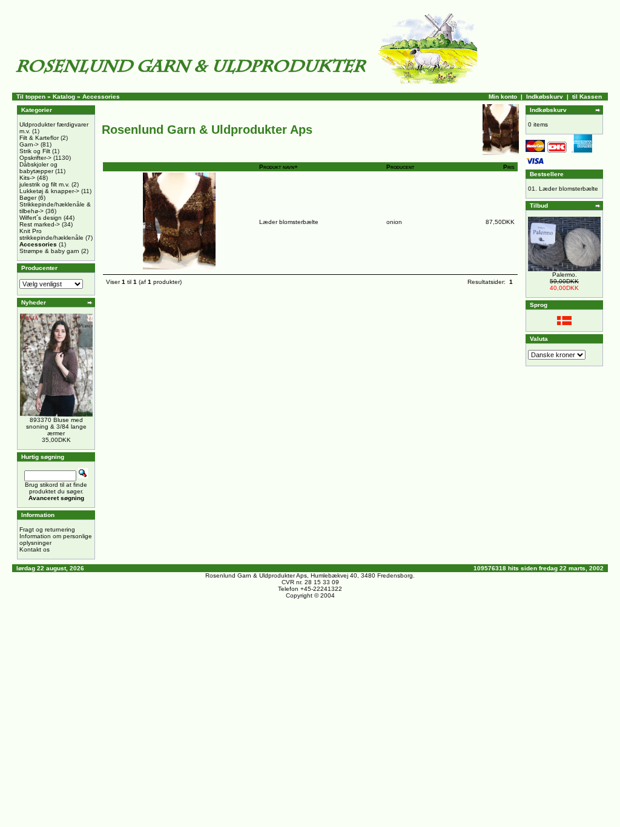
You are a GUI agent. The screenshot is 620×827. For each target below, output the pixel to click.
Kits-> (27, 177)
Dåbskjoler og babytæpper (38, 167)
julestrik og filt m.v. (44, 184)
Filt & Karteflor (39, 137)
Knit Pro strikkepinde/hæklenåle (51, 234)
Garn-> (29, 144)
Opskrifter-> (35, 157)
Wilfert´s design (40, 217)
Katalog (64, 96)
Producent (400, 166)
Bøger (27, 197)
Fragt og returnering (47, 529)
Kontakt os (34, 549)
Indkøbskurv (544, 96)
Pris (509, 166)
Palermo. (564, 274)
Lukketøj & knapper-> (49, 191)
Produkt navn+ (278, 166)
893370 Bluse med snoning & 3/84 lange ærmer (56, 427)
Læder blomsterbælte (288, 222)
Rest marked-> (39, 224)
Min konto (503, 96)
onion (394, 222)
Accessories (101, 96)
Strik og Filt (34, 151)
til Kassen (587, 96)
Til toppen (30, 96)
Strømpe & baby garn (49, 251)
